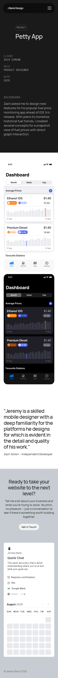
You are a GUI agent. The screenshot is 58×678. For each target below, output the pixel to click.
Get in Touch (29, 527)
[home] (15, 8)
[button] (49, 8)
